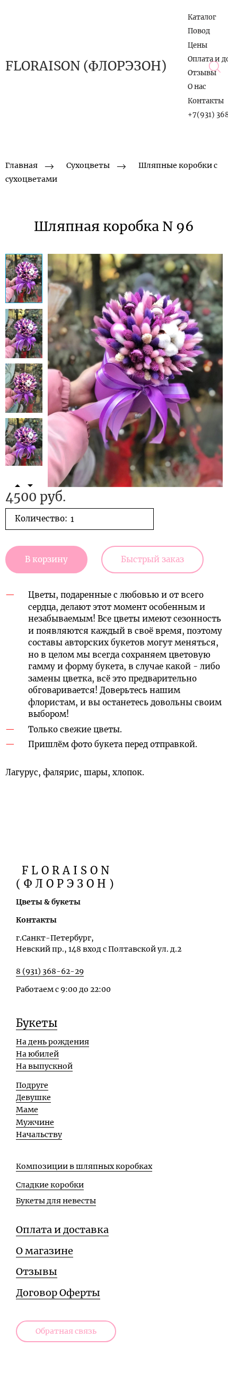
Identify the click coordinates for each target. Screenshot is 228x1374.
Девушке (33, 1097)
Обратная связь (66, 1331)
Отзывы (202, 72)
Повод (199, 31)
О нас (197, 86)
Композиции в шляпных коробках (84, 1166)
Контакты (206, 100)
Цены (197, 45)
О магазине (44, 1251)
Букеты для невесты (56, 1200)
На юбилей (37, 1054)
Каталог (202, 17)
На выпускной (44, 1066)
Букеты (36, 1023)
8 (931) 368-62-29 (50, 971)
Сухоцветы (88, 165)
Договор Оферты (58, 1293)
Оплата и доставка (62, 1230)
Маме (27, 1109)
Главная (21, 165)
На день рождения (52, 1042)
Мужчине (35, 1122)
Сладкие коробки (50, 1185)
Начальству (39, 1134)
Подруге (32, 1085)
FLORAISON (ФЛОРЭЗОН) (85, 66)
